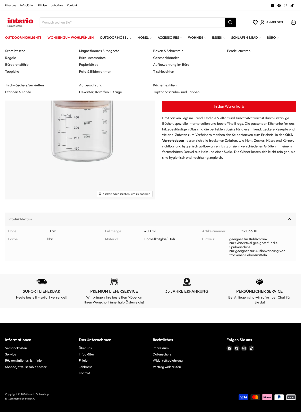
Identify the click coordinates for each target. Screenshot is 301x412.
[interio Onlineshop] (20, 22)
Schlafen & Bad (244, 37)
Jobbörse (57, 5)
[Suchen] (230, 22)
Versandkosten (16, 348)
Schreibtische (15, 51)
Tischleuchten (163, 71)
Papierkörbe (88, 64)
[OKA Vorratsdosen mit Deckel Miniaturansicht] (13, 211)
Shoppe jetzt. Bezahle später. (26, 367)
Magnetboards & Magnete (99, 51)
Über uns (10, 5)
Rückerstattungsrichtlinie (23, 360)
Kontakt (72, 5)
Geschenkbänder (166, 57)
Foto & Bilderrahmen (95, 71)
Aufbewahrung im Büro (171, 64)
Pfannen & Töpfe (18, 92)
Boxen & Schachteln (168, 51)
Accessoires (168, 37)
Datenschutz (162, 354)
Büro (271, 37)
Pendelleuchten (238, 51)
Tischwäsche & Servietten (24, 85)
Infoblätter (27, 5)
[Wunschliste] (255, 22)
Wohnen (195, 37)
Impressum (161, 348)
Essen (217, 37)
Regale (10, 57)
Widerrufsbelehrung (168, 360)
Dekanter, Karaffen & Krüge (100, 92)
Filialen (42, 5)
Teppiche (12, 71)
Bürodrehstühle (16, 64)
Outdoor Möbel (114, 37)
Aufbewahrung (90, 85)
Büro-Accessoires (92, 57)
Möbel (143, 37)
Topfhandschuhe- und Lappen (176, 92)
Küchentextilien (165, 85)
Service (10, 354)
